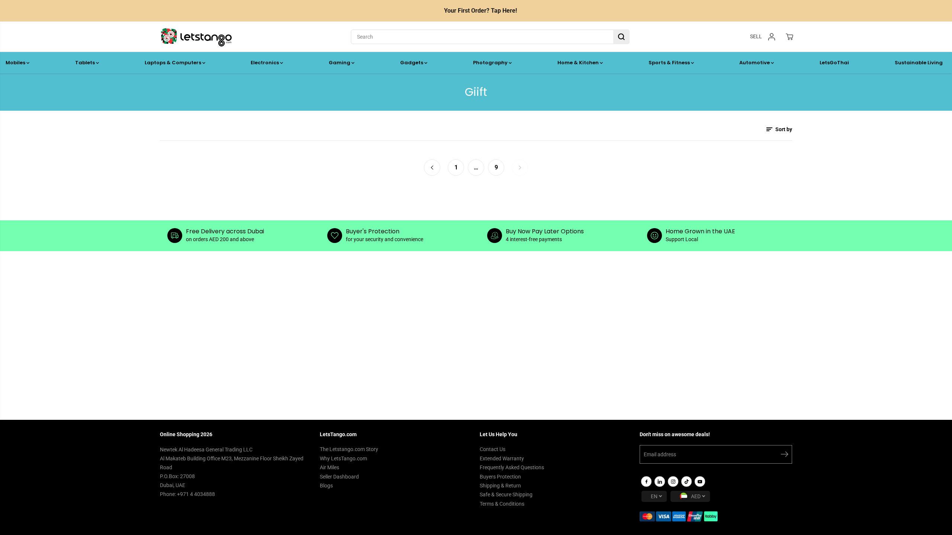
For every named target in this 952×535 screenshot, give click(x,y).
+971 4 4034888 (196, 494)
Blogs (326, 486)
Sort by (783, 129)
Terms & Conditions (502, 504)
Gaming (340, 62)
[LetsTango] (196, 37)
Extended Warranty (502, 458)
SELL (756, 36)
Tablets (85, 62)
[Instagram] (673, 481)
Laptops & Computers (173, 62)
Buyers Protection (500, 477)
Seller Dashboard (339, 477)
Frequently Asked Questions (512, 467)
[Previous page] (432, 167)
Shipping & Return (500, 486)
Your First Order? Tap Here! (480, 10)
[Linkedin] (659, 481)
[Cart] (789, 37)
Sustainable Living (919, 62)
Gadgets (412, 62)
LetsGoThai (834, 62)
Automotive (755, 62)
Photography (491, 62)
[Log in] (771, 37)
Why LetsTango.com (343, 458)
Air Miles (329, 467)
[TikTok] (686, 481)
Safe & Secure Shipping (506, 494)
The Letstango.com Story (349, 449)
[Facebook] (646, 481)
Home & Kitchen (578, 62)
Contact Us (492, 449)
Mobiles (16, 62)
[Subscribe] (784, 455)
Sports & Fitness (670, 62)
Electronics (265, 62)
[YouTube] (700, 481)
